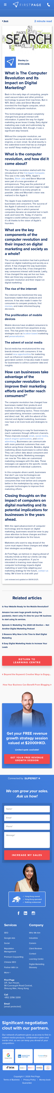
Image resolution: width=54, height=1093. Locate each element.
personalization (16, 336)
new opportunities (22, 354)
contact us (43, 570)
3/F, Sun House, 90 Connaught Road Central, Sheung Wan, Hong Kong (18, 985)
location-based (30, 333)
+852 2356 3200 (12, 997)
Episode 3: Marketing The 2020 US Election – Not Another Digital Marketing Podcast (25, 626)
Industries (33, 938)
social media (41, 435)
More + (7, 972)
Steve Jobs (20, 178)
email (31, 435)
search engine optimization (18, 438)
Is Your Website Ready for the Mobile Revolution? (25, 606)
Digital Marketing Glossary (36, 966)
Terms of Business (11, 1079)
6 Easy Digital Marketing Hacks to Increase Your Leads (24, 645)
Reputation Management (10, 950)
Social (7, 943)
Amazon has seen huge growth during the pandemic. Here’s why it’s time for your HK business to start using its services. (26, 616)
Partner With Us (11, 967)
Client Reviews (35, 948)
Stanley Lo (23, 60)
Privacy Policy (29, 1079)
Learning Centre (36, 959)
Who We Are (34, 932)
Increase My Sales (27, 855)
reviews (8, 306)
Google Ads (9, 938)
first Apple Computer (34, 173)
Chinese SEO (10, 962)
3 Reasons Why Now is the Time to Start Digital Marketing (24, 636)
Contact (32, 953)
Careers (32, 943)
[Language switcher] (5, 4)
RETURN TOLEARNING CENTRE (27, 660)
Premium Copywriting (13, 956)
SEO (6, 932)
